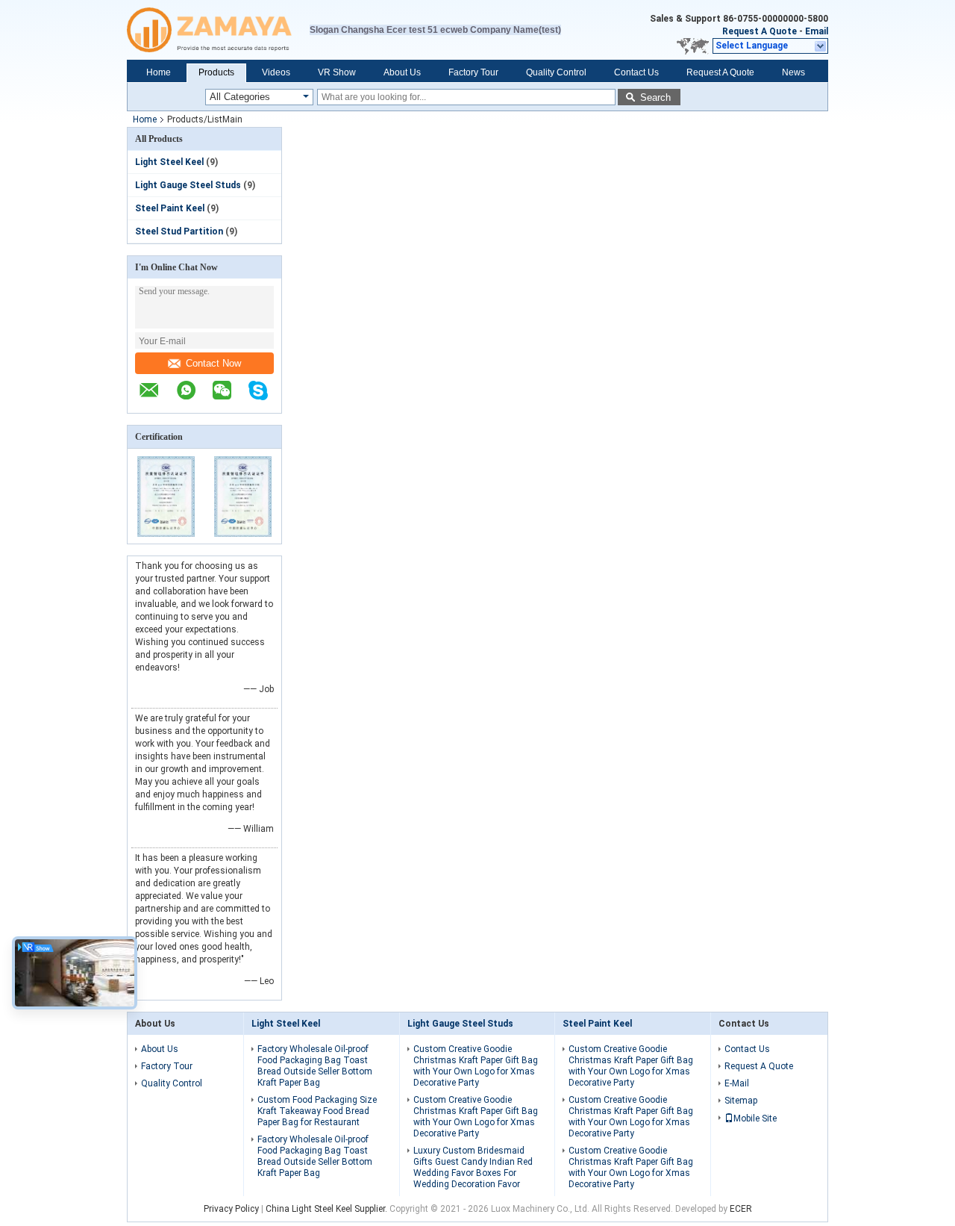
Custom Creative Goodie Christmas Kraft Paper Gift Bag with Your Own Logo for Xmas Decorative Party (475, 1066)
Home (158, 72)
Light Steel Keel (169, 162)
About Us (402, 72)
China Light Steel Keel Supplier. (327, 1209)
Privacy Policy (231, 1209)
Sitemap (740, 1100)
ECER (741, 1209)
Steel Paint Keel (169, 208)
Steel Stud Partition (179, 231)
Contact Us (636, 72)
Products (216, 72)
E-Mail (736, 1083)
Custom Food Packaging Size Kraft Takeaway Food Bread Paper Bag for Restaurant (317, 1111)
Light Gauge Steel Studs (188, 185)
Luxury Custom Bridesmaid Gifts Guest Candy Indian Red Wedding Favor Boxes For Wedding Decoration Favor (473, 1167)
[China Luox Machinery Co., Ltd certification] (166, 534)
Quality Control (556, 72)
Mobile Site (755, 1118)
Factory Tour (473, 72)
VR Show (337, 72)
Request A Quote (759, 31)
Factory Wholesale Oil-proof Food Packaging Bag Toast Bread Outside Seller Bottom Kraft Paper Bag (314, 1066)
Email (816, 31)
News (793, 72)
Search (655, 97)
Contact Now (213, 363)
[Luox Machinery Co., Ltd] (218, 30)
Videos (276, 72)
